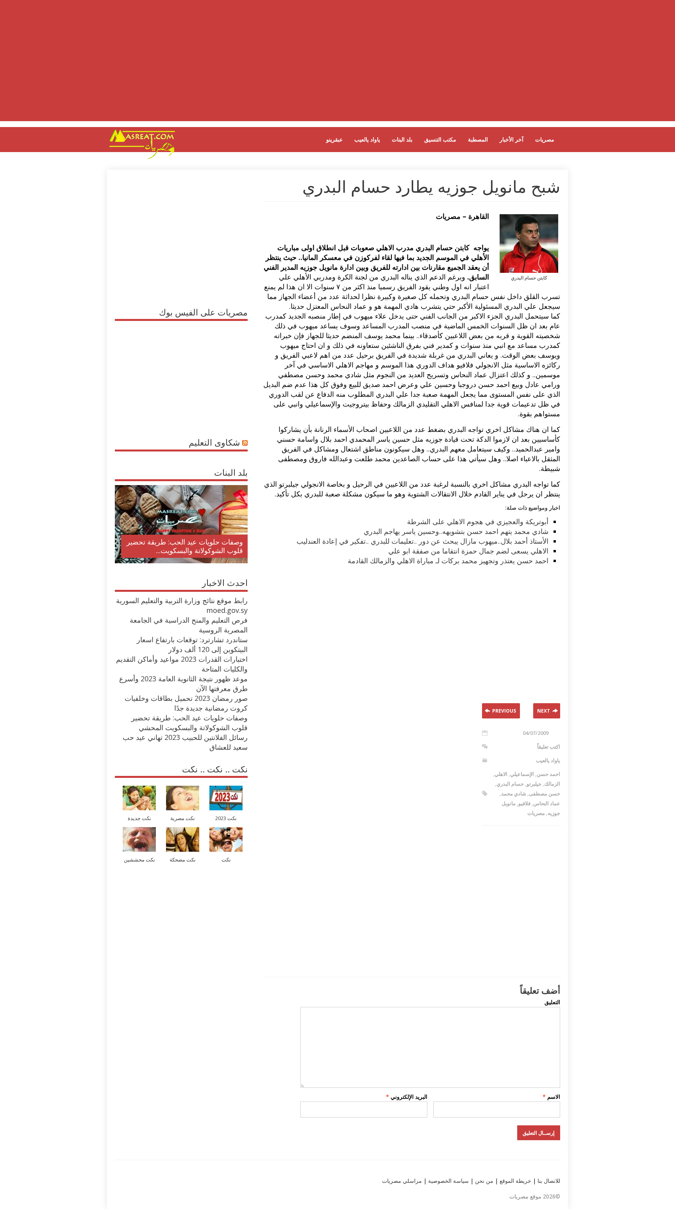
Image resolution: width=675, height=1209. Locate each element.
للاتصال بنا (549, 1180)
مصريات (544, 139)
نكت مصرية (182, 818)
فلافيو (524, 803)
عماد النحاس (546, 803)
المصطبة (478, 139)
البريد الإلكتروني (406, 1096)
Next (543, 710)
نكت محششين (139, 859)
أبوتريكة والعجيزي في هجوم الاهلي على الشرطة (477, 521)
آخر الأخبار (511, 139)
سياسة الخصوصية (448, 1180)
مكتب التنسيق (440, 139)
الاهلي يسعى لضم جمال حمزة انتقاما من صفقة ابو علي (468, 550)
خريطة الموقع (514, 1180)
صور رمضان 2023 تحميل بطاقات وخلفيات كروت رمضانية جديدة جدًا (186, 703)
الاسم (551, 1096)
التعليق (552, 1002)
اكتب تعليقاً (548, 746)
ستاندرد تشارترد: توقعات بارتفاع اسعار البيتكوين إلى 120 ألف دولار (192, 644)
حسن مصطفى (544, 793)
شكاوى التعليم (214, 442)
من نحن (483, 1180)
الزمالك (552, 783)
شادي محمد (513, 793)
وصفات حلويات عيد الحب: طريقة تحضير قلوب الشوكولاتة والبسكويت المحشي (189, 722)
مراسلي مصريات (402, 1180)
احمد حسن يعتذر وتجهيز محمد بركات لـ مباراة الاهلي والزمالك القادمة (448, 560)
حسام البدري (510, 783)
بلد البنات (402, 139)
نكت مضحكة (183, 859)
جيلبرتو (534, 783)
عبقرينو (334, 139)
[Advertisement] (337, 66)
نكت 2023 (226, 818)
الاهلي (501, 773)
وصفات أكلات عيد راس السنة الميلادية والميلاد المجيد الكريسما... (187, 546)
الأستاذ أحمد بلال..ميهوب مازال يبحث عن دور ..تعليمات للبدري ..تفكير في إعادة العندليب (422, 541)
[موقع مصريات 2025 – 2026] (142, 157)
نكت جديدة (139, 818)
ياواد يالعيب (367, 139)
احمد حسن (548, 773)
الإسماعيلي (522, 773)
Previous (504, 710)
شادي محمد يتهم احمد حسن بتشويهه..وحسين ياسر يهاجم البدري (456, 531)
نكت (226, 859)
